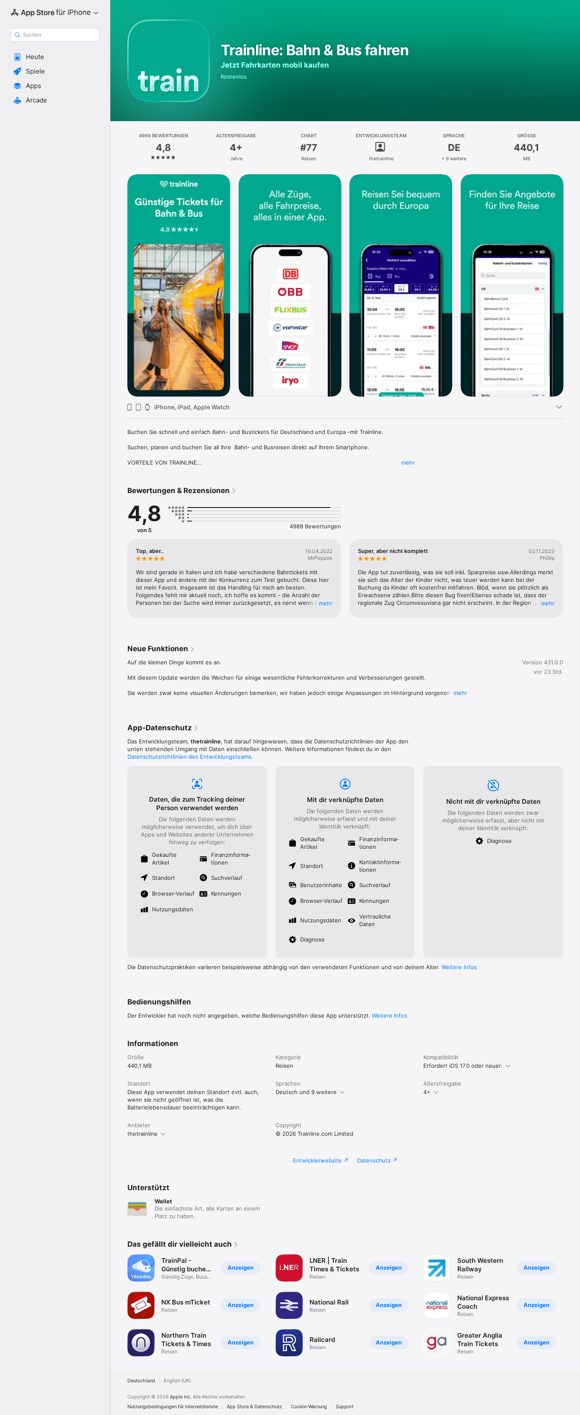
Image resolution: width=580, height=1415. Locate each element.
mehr (408, 462)
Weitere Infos (459, 967)
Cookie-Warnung (309, 1406)
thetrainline (142, 1133)
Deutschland (141, 1380)
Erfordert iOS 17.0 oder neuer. (462, 1065)
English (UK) (177, 1380)
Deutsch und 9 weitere (306, 1092)
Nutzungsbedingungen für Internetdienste (172, 1406)
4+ (427, 1092)
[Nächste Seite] (571, 285)
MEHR (325, 603)
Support (345, 1406)
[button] (55, 57)
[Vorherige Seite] (119, 285)
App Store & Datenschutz (254, 1406)
